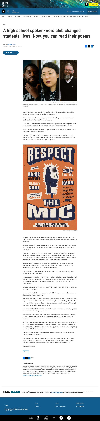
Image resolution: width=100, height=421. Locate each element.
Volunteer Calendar (73, 16)
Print (94, 46)
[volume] (8, 11)
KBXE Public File (80, 406)
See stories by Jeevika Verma (32, 375)
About (36, 16)
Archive (57, 403)
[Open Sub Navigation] (6, 16)
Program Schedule (60, 16)
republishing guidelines (57, 392)
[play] (3, 11)
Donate (94, 4)
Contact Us (37, 406)
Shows (17, 16)
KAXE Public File (80, 403)
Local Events (46, 16)
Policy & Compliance (60, 406)
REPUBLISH (15, 392)
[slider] (10, 11)
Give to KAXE (27, 16)
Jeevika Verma (12, 44)
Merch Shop (86, 16)
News (3, 16)
